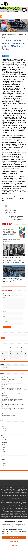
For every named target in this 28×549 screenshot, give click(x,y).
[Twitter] (12, 499)
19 (10, 356)
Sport (2, 456)
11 (6, 353)
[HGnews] (7, 4)
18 (6, 356)
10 (2, 353)
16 (25, 353)
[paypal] (18, 499)
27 (14, 358)
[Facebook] (10, 499)
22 (21, 356)
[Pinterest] (13, 499)
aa (6, 206)
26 (10, 358)
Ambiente (4, 428)
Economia (4, 442)
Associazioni (5, 468)
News (3, 432)
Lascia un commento (7, 53)
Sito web (5, 321)
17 (2, 356)
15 (21, 353)
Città (3, 437)
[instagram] (17, 499)
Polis (2, 435)
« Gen (2, 359)
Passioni (9, 34)
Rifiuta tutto (14, 545)
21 (17, 356)
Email (5, 316)
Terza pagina (4, 447)
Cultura (4, 449)
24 (3, 358)
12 (10, 353)
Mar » (5, 359)
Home (4, 34)
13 (14, 353)
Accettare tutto (14, 537)
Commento (6, 297)
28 (18, 358)
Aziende (4, 440)
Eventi (3, 451)
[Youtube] (15, 499)
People (14, 34)
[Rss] (9, 499)
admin (4, 51)
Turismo (4, 454)
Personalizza (14, 541)
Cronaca (4, 430)
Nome (5, 311)
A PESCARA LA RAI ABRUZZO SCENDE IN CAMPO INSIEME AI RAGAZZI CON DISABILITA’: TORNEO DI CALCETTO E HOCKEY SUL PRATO (14, 260)
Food (3, 461)
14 (17, 353)
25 (6, 358)
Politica (4, 444)
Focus (2, 426)
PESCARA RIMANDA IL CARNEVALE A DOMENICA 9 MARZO (12, 211)
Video (3, 465)
